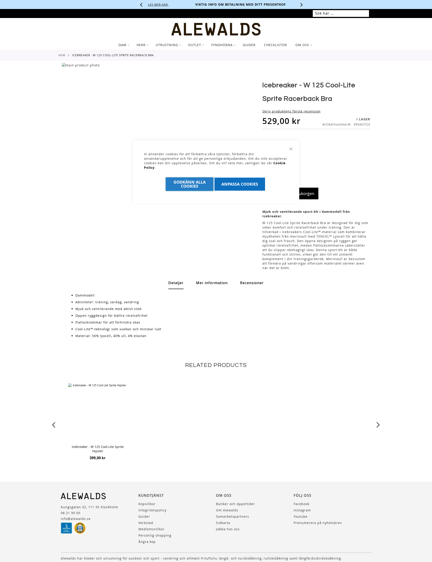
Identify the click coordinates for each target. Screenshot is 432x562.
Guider (144, 516)
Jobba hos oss (228, 529)
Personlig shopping (154, 535)
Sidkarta (223, 523)
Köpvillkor (146, 504)
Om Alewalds (227, 510)
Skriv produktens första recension (291, 111)
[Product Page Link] (98, 413)
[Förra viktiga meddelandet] (141, 4)
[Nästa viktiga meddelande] (301, 4)
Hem (61, 55)
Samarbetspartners (232, 516)
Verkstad (145, 523)
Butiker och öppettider (235, 504)
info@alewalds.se (76, 519)
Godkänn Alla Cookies (189, 184)
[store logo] (216, 29)
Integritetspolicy (152, 510)
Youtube (301, 516)
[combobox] (341, 13)
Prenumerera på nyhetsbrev (318, 523)
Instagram (302, 510)
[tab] (216, 45)
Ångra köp (147, 542)
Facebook (301, 504)
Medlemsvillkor (151, 529)
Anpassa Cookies (239, 184)
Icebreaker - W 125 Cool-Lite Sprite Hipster (98, 449)
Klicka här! (263, 4)
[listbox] (316, 154)
